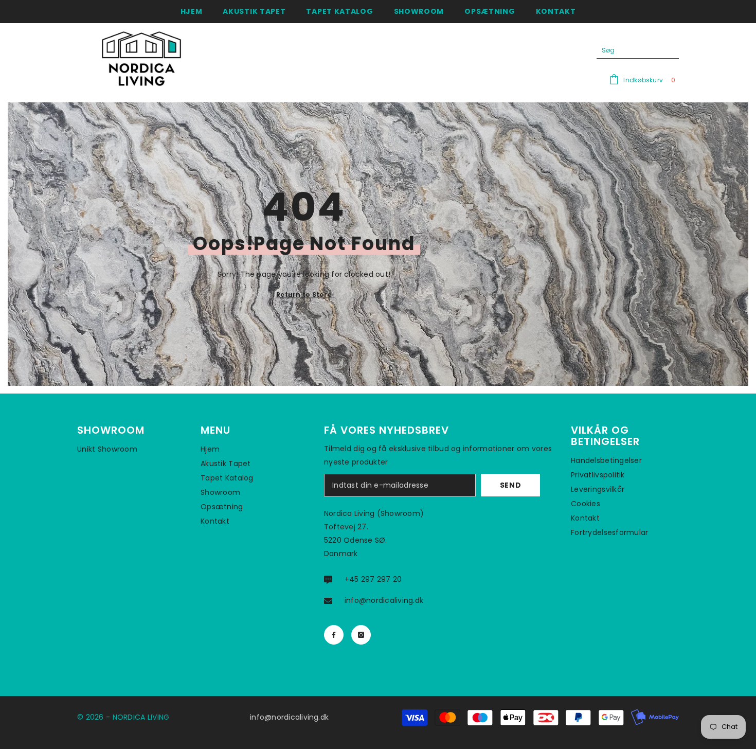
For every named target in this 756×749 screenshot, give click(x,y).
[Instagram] (361, 635)
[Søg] (638, 51)
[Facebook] (334, 635)
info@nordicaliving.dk (384, 600)
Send (510, 485)
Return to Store (304, 294)
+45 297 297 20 (373, 579)
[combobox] (630, 50)
